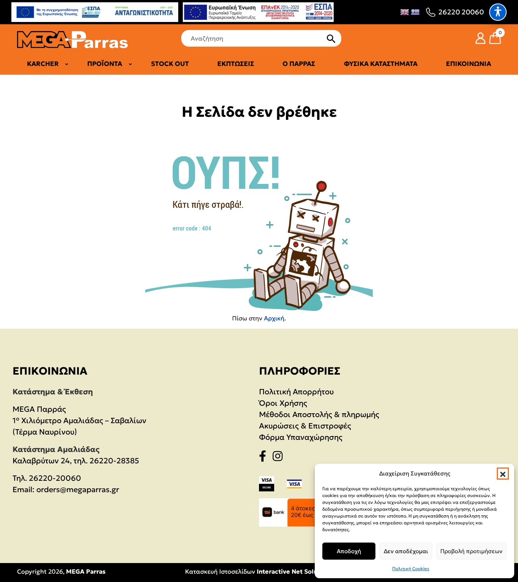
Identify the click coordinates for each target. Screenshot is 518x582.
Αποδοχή (349, 551)
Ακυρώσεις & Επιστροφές (305, 426)
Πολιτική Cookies (410, 568)
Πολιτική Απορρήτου (296, 392)
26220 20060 (461, 12)
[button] (503, 473)
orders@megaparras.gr (77, 489)
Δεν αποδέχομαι (406, 551)
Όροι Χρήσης (283, 403)
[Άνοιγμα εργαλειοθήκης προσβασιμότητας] (498, 12)
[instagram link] (280, 458)
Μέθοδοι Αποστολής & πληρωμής (319, 414)
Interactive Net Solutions (295, 571)
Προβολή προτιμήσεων (471, 551)
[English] (404, 12)
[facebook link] (265, 458)
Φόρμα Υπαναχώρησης (300, 437)
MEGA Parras (85, 571)
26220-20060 (55, 478)
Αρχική (274, 318)
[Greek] (415, 12)
